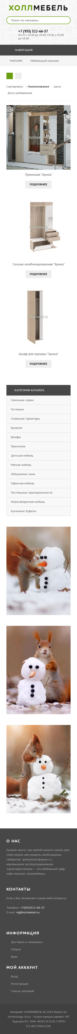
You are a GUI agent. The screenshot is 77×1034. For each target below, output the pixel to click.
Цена (57, 86)
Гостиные (17, 409)
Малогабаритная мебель (28, 502)
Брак (14, 957)
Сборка (16, 949)
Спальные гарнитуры (25, 418)
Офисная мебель (22, 483)
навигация (23, 50)
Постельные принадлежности (31, 492)
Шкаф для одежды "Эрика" (38, 354)
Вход (14, 976)
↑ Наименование (37, 86)
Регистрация (19, 984)
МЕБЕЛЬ (38, 8)
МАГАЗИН (16, 61)
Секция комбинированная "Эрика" (39, 264)
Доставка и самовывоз (27, 942)
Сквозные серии (22, 400)
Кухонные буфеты (23, 511)
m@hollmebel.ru (28, 912)
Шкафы (16, 437)
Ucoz (27, 1017)
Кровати (16, 428)
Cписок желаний (22, 991)
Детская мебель (22, 455)
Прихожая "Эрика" (38, 175)
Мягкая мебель (21, 465)
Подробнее (38, 184)
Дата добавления (19, 93)
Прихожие (18, 446)
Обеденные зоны (23, 474)
